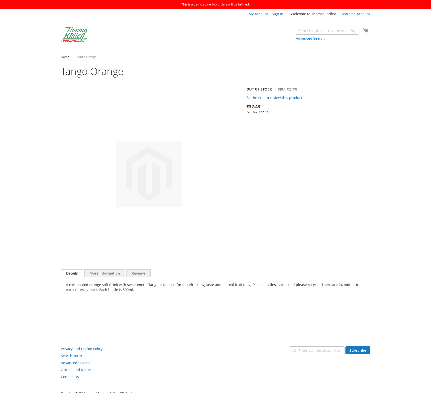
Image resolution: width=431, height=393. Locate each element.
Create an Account (354, 13)
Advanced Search (310, 38)
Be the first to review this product (274, 97)
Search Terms (72, 355)
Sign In (277, 13)
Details (72, 273)
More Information (105, 273)
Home (65, 57)
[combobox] (327, 31)
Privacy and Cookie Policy (82, 348)
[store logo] (75, 34)
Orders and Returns (77, 369)
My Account (258, 13)
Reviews (138, 273)
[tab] (72, 273)
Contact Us (70, 376)
